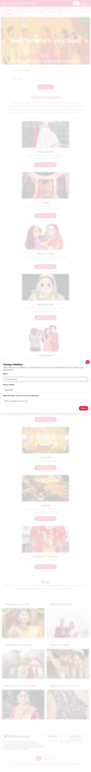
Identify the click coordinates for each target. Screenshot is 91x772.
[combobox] (45, 401)
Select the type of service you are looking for (21, 396)
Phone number (8, 385)
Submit (83, 408)
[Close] (87, 362)
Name (5, 374)
